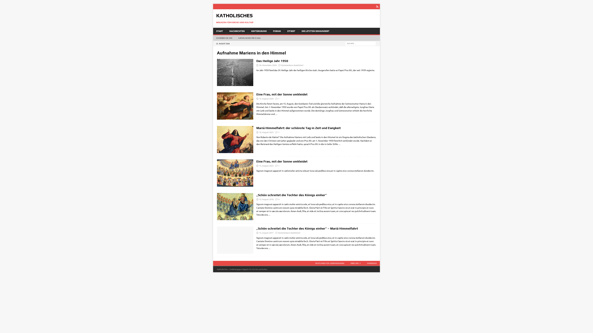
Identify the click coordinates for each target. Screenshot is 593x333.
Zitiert (291, 31)
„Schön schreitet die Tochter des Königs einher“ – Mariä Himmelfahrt (307, 228)
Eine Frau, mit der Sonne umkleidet (281, 94)
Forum (277, 31)
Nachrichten (237, 31)
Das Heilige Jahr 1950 (272, 61)
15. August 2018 (266, 199)
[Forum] (235, 139)
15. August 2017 (266, 232)
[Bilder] (235, 72)
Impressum (372, 263)
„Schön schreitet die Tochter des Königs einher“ (291, 195)
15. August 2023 (266, 165)
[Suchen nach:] (360, 43)
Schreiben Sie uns (224, 38)
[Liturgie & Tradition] (235, 105)
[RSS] (377, 6)
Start (219, 31)
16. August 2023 (266, 132)
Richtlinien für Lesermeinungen (329, 263)
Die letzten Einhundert (315, 31)
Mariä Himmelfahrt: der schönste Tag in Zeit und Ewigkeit (298, 128)
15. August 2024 (266, 98)
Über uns (354, 263)
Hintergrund (259, 31)
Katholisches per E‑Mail (249, 38)
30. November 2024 (268, 65)
